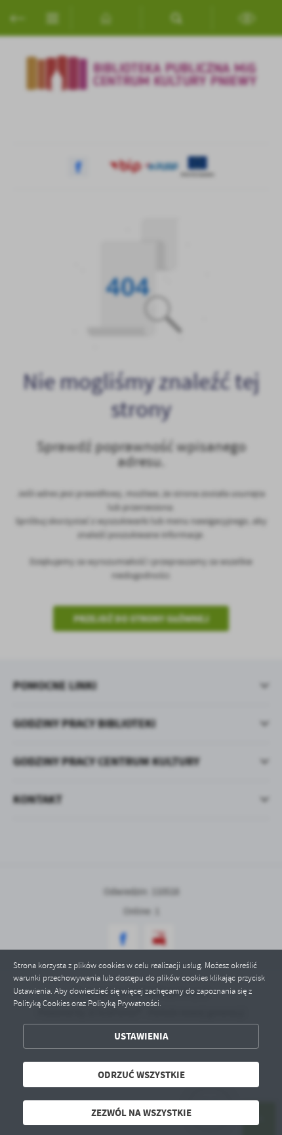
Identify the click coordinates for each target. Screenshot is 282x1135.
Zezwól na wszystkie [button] (141, 1112)
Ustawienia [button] (141, 1036)
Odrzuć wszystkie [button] (141, 1074)
